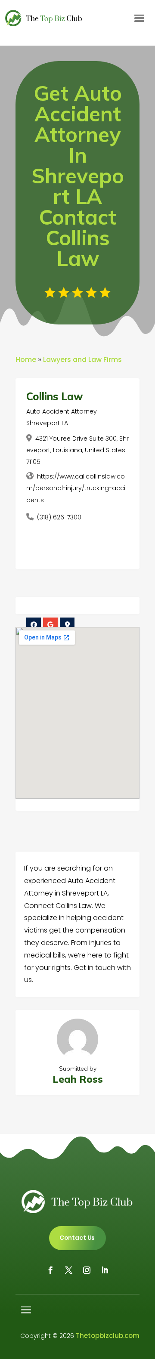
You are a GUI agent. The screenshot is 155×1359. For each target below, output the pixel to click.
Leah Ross (78, 1079)
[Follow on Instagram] (86, 1270)
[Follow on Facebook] (50, 1270)
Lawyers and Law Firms (82, 359)
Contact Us (77, 1237)
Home (26, 359)
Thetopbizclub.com (108, 1335)
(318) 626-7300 (59, 517)
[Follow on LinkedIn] (104, 1270)
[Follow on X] (68, 1270)
